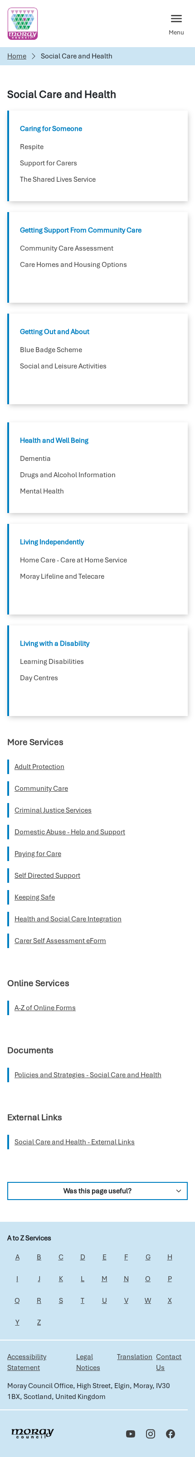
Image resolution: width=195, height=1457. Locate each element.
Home (16, 56)
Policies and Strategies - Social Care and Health (88, 1074)
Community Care (41, 788)
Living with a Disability (54, 643)
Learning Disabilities (52, 661)
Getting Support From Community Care (80, 230)
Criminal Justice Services (53, 810)
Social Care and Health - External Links (75, 1142)
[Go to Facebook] (170, 1434)
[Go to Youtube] (131, 1434)
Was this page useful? (97, 1191)
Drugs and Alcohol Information (68, 474)
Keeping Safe (35, 897)
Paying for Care (38, 853)
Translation (134, 1356)
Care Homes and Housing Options (73, 264)
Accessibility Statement (26, 1362)
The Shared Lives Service (58, 179)
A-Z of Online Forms (45, 1007)
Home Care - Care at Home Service (73, 560)
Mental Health (42, 491)
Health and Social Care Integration (68, 919)
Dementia (35, 458)
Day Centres (39, 678)
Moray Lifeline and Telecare (62, 576)
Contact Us (168, 1362)
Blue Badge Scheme (51, 349)
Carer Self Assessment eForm (60, 940)
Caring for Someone (51, 128)
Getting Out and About (54, 331)
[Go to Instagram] (151, 1434)
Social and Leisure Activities (63, 366)
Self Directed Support (47, 875)
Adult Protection (39, 766)
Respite (32, 146)
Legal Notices (88, 1362)
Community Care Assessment (66, 248)
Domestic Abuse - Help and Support (70, 832)
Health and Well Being (54, 440)
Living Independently (52, 542)
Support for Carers (48, 163)
